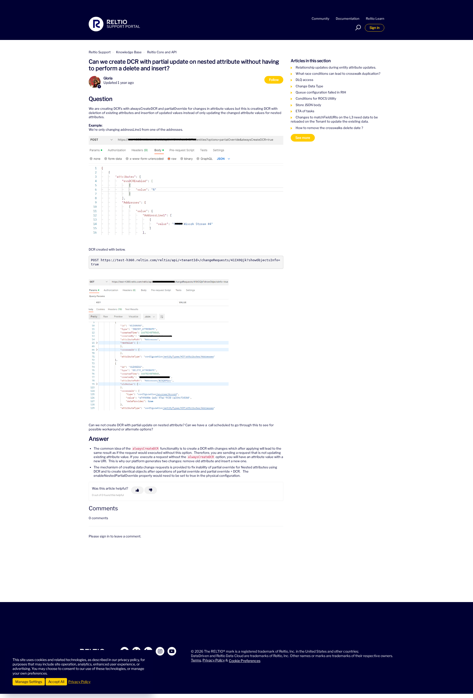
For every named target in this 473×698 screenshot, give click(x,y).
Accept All (56, 682)
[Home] (114, 24)
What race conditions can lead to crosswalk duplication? (338, 73)
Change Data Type (309, 86)
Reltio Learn (375, 18)
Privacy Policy (214, 660)
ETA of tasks (305, 111)
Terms (196, 660)
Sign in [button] (375, 28)
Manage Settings (28, 682)
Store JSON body (308, 105)
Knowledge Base (129, 52)
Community (320, 18)
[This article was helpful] (137, 490)
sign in (105, 536)
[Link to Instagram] (160, 651)
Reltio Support (100, 52)
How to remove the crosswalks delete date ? (329, 128)
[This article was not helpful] (150, 490)
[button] (357, 27)
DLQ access (304, 80)
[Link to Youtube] (172, 651)
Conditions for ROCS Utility (316, 98)
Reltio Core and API (162, 52)
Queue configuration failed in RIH (321, 92)
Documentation (347, 18)
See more (302, 138)
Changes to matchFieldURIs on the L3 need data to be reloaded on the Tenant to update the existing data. (334, 119)
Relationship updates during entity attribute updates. (336, 67)
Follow (274, 80)
